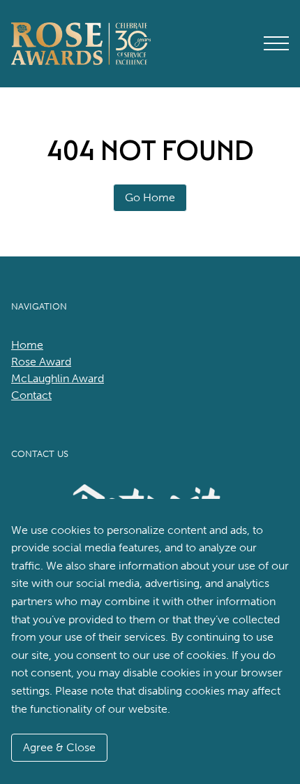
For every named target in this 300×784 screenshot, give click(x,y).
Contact (31, 395)
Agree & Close (59, 747)
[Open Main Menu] (276, 43)
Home (27, 344)
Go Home (150, 197)
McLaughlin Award (57, 378)
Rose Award (41, 361)
